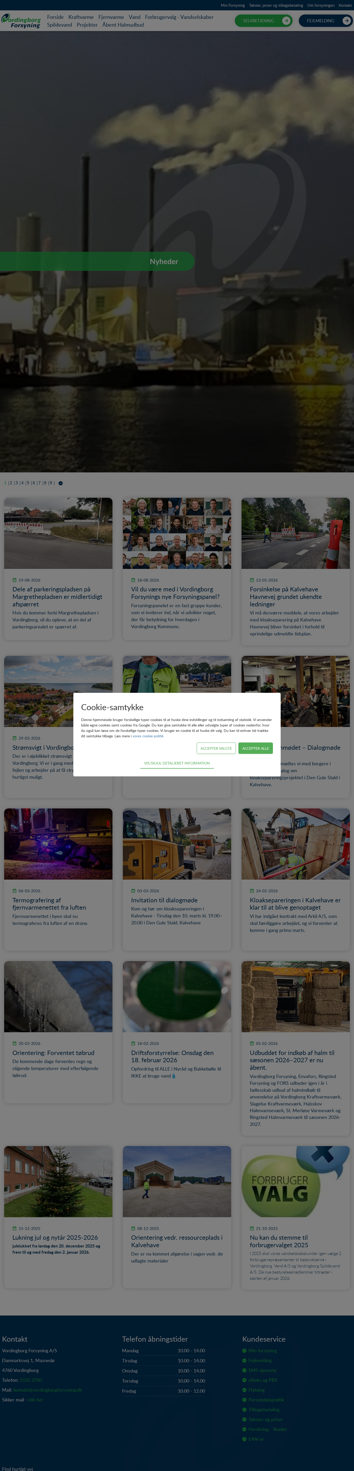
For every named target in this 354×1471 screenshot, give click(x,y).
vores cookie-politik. (148, 735)
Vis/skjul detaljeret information (177, 763)
